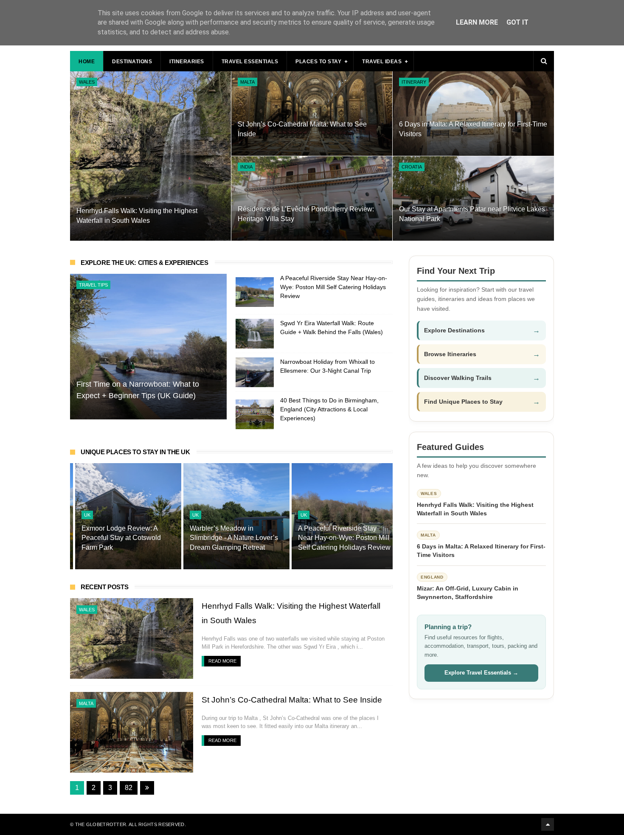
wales (87, 81)
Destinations (132, 62)
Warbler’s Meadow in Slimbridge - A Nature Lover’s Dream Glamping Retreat (229, 538)
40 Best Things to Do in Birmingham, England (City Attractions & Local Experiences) (329, 409)
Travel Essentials (250, 62)
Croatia (412, 166)
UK (82, 514)
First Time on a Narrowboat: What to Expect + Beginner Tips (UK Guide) (137, 390)
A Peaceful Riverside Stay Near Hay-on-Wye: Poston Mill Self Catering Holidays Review (333, 287)
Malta (247, 81)
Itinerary (414, 81)
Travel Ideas (382, 62)
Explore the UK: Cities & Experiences (144, 262)
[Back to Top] (547, 824)
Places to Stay (318, 62)
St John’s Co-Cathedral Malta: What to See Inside (292, 699)
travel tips (93, 284)
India (246, 166)
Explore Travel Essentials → (481, 672)
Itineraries (186, 62)
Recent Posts (104, 586)
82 (128, 787)
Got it (517, 22)
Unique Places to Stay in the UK (135, 451)
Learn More (477, 22)
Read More (222, 661)
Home (87, 62)
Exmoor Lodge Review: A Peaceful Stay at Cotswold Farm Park (116, 538)
